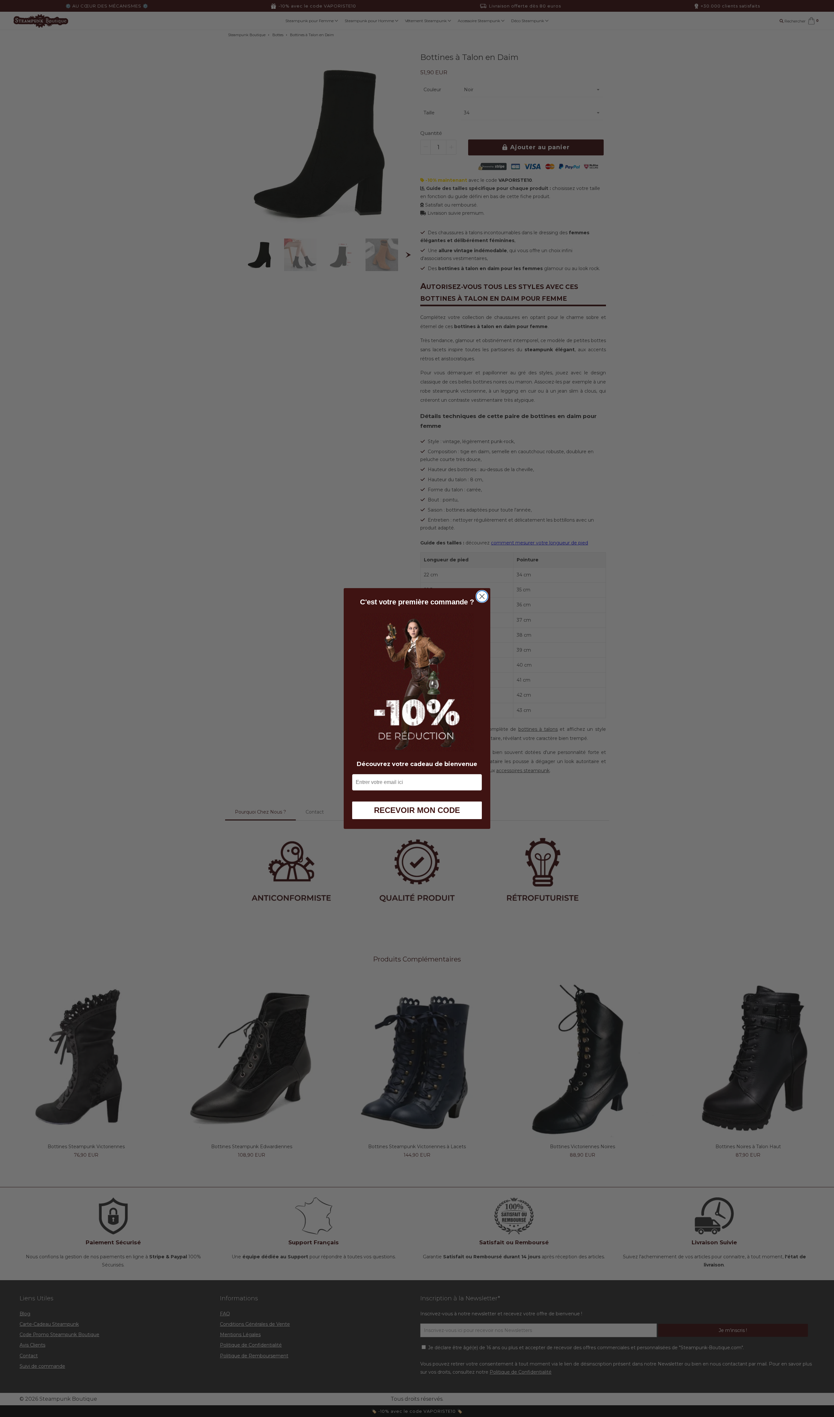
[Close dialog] (482, 596)
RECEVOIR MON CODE (417, 810)
